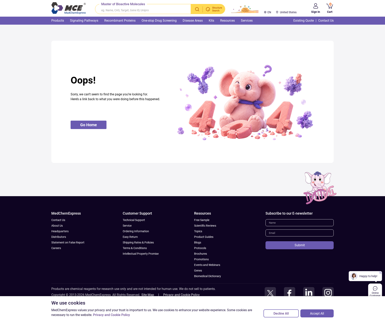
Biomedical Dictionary (207, 276)
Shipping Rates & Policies (138, 242)
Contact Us (58, 220)
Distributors (58, 236)
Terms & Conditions (135, 248)
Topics (198, 231)
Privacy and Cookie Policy (181, 295)
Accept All (317, 313)
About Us (57, 225)
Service (127, 225)
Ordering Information (136, 231)
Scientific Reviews (205, 225)
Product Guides (203, 236)
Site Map (147, 295)
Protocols (200, 248)
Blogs (197, 242)
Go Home (88, 124)
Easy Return (130, 236)
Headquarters (60, 231)
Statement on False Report (67, 242)
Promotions (201, 259)
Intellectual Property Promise (141, 253)
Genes (198, 270)
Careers (56, 248)
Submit (300, 245)
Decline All (281, 313)
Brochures (200, 253)
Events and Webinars (207, 264)
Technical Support (134, 220)
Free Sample (201, 220)
